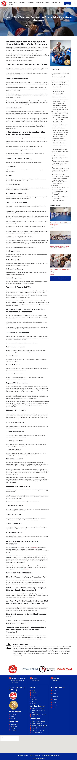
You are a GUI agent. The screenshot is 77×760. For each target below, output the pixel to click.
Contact (11, 4)
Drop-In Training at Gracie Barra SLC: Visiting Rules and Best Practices (61, 193)
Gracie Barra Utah (34, 547)
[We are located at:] (10, 678)
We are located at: (18, 678)
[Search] (74, 3)
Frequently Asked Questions (59, 155)
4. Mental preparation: (61, 107)
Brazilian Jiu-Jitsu (25, 569)
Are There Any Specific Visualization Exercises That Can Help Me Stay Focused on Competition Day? (61, 170)
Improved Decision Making (60, 126)
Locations (13, 721)
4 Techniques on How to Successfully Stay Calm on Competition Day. (60, 81)
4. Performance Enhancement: (59, 94)
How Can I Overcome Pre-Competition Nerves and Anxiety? (61, 175)
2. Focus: (58, 89)
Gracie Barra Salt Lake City (17, 688)
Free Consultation (68, 3)
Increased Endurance (59, 138)
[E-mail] (31, 678)
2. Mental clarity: (59, 119)
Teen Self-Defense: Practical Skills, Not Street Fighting (61, 188)
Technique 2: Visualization (60, 97)
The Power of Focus (58, 79)
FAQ (60, 2)
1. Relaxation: (59, 87)
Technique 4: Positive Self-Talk (61, 109)
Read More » (52, 227)
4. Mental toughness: (61, 136)
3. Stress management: (61, 147)
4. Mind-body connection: (62, 124)
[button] (33, 2)
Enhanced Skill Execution (60, 128)
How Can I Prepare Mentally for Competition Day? (61, 157)
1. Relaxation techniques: (61, 143)
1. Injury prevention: (60, 101)
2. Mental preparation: (61, 145)
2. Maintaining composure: (62, 132)
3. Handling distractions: (61, 134)
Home (10, 2)
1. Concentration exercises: (62, 117)
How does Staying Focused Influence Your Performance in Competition (60, 112)
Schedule (47, 2)
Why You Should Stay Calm (60, 77)
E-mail (34, 678)
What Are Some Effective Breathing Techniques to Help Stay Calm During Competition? (61, 163)
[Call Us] (52, 678)
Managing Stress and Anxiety (60, 140)
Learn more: (55, 185)
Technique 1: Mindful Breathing (61, 84)
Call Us (56, 678)
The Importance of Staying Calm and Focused (60, 73)
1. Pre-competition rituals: (62, 130)
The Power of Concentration (60, 115)
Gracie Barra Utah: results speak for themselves (60, 152)
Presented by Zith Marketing (38, 758)
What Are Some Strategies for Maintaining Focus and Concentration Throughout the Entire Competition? (60, 181)
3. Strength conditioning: (61, 105)
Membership (54, 2)
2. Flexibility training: (60, 103)
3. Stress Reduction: (60, 91)
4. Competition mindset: (61, 149)
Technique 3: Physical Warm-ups (61, 99)
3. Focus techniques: (60, 121)
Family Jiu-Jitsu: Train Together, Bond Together (61, 197)
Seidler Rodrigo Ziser (32, 25)
